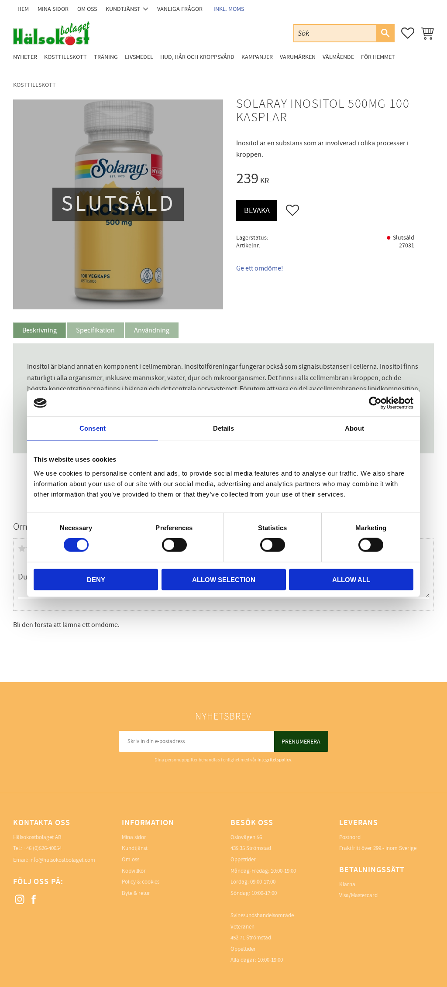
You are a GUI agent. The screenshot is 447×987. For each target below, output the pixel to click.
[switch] (174, 545)
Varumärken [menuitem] (298, 57)
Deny (96, 579)
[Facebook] (34, 900)
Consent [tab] (92, 428)
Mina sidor (134, 837)
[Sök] (385, 33)
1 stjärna (22, 548)
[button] (407, 33)
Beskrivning (39, 330)
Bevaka (257, 211)
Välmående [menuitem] (338, 57)
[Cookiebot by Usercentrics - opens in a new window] (375, 403)
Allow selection (223, 579)
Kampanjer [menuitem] (257, 57)
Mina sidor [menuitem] (53, 9)
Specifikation (95, 330)
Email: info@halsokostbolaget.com (54, 860)
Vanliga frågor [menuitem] (180, 9)
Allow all (351, 579)
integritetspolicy (274, 760)
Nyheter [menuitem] (25, 57)
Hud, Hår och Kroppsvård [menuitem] (197, 57)
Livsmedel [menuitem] (139, 57)
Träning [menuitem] (106, 57)
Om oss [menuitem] (87, 9)
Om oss (130, 859)
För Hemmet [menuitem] (378, 57)
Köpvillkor (134, 870)
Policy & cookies (140, 881)
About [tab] (354, 428)
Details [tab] (223, 428)
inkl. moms (228, 9)
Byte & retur (136, 893)
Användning (151, 330)
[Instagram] (20, 900)
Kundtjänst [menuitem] (123, 9)
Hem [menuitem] (23, 9)
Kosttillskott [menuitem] (65, 57)
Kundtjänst (135, 848)
